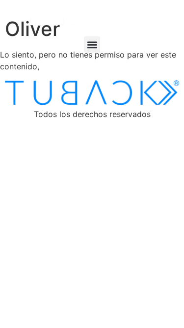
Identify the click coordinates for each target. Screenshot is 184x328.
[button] (92, 44)
